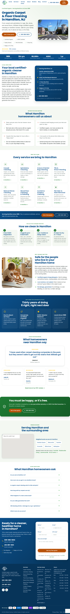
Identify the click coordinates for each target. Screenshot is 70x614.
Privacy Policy (55, 612)
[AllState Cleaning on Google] (6, 590)
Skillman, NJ (47, 581)
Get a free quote (9, 34)
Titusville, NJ (48, 583)
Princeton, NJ (48, 575)
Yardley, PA (47, 596)
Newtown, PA (48, 569)
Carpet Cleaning (27, 569)
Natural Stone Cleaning (28, 580)
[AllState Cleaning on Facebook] (3, 590)
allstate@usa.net (58, 573)
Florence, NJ (40, 592)
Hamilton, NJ (40, 594)
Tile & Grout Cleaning (28, 578)
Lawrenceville (44, 452)
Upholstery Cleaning (28, 572)
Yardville (55, 450)
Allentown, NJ (40, 569)
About (29, 1)
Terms (61, 612)
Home (10, 1)
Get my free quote (51, 550)
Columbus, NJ (40, 579)
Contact (44, 1)
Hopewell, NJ (40, 596)
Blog (39, 1)
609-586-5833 (25, 34)
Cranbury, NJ (40, 581)
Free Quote (64, 2)
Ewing (37, 452)
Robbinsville (62, 450)
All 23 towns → (53, 452)
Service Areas (23, 2)
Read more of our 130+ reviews (35, 388)
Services (16, 1)
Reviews (34, 1)
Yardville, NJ (48, 598)
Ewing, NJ (39, 590)
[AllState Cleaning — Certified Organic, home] (4, 3)
